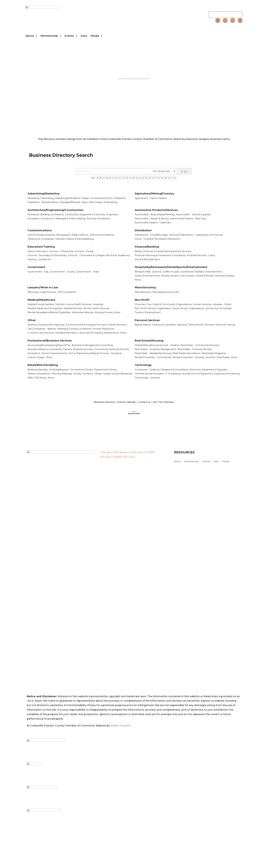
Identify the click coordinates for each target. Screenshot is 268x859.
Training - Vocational (39, 259)
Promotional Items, (101, 198)
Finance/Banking (147, 246)
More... (138, 279)
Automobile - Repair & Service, (152, 218)
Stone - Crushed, (144, 238)
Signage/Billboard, (70, 202)
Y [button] (172, 178)
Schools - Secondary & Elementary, (47, 255)
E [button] (110, 178)
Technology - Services (147, 377)
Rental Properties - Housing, (188, 357)
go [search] (185, 171)
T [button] (155, 178)
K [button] (127, 178)
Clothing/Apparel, (59, 369)
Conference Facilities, (192, 271)
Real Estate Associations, (187, 353)
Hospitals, (98, 304)
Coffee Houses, (171, 271)
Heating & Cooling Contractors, (74, 328)
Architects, (33, 214)
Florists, (77, 373)
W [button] (166, 178)
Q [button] (146, 178)
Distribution (143, 230)
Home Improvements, (54, 353)
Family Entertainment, (147, 275)
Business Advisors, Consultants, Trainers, (50, 349)
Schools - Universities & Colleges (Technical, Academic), (99, 255)
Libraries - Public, (222, 304)
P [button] (143, 178)
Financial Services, (197, 255)
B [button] (100, 178)
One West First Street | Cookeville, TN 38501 (127, 452)
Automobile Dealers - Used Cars (153, 222)
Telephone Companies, (41, 238)
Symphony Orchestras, (219, 308)
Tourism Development (148, 312)
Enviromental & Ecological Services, (86, 324)
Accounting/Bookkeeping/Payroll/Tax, (49, 345)
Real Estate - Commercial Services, (199, 345)
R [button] (149, 178)
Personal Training (225, 324)
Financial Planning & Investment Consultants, (160, 255)
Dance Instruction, (38, 251)
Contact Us (144, 402)
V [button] (162, 178)
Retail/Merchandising (43, 364)
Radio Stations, (80, 234)
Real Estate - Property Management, (155, 349)
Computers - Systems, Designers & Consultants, (162, 369)
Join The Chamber (225, 14)
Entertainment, (214, 271)
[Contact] (217, 20)
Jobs (83, 35)
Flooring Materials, (61, 373)
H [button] (119, 178)
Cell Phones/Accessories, (41, 234)
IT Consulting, (173, 373)
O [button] (140, 178)
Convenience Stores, (81, 369)
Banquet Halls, (143, 271)
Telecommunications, (102, 234)
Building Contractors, (52, 214)
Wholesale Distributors (167, 238)
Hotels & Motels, (205, 275)
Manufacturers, (143, 292)
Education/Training (41, 246)
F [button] (113, 178)
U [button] (159, 178)
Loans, (211, 255)
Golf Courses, (187, 275)
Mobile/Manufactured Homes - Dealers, (157, 345)
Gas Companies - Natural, (42, 328)
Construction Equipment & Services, (85, 214)
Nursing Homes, (104, 312)
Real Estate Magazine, (214, 353)
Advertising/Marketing (43, 193)
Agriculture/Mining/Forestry (154, 193)
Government (36, 267)
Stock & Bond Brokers (147, 259)
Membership (49, 35)
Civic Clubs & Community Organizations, (169, 304)
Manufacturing (145, 287)
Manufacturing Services (165, 292)
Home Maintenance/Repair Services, (88, 353)
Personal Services (147, 320)
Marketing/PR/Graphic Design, (72, 198)
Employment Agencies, (51, 324)
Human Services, (202, 304)
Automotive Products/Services (156, 210)
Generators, (34, 353)
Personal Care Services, (201, 324)
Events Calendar (126, 402)
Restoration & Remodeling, (70, 218)
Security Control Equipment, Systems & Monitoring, (211, 373)
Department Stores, (105, 369)
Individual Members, (66, 332)
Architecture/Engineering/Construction (55, 210)
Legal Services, (48, 292)
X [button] (169, 178)
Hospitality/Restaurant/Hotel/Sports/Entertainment (171, 267)
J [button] (124, 178)
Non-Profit (142, 299)
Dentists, (60, 304)
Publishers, (120, 198)
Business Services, (83, 349)
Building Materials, (38, 369)
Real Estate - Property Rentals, (194, 349)
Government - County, (62, 271)
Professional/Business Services (50, 340)
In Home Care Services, (41, 332)
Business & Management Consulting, (92, 345)
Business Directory (104, 402)
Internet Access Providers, (149, 373)
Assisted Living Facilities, (41, 304)
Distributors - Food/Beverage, (151, 234)
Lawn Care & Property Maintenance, (98, 332)
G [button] (116, 178)
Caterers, (157, 271)
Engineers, (112, 214)
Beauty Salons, (143, 324)
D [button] (107, 178)
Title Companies (67, 292)
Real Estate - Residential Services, (153, 353)
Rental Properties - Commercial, (153, 357)
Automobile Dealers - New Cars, (188, 218)
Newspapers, (63, 234)
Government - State (87, 271)
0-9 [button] (93, 178)
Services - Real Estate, (218, 357)
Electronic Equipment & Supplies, (209, 369)
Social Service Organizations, (189, 308)
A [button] (97, 178)
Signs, (84, 202)
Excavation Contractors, (41, 218)
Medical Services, (73, 308)
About (29, 35)
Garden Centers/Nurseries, (117, 373)
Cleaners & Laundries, (164, 324)
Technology (143, 364)
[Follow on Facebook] (225, 20)
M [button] (133, 178)
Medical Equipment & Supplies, (45, 308)
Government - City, (38, 271)
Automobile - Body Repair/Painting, (155, 214)
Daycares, (182, 324)
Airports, (32, 324)
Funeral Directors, (117, 324)
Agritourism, (142, 198)
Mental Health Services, (96, 308)
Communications (40, 230)
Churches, (140, 304)
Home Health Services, (79, 304)
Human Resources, (103, 328)
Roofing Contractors (98, 218)
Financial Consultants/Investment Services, (167, 251)
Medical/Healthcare (41, 299)
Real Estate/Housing (149, 340)
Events (69, 35)
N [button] (137, 178)
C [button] (103, 178)
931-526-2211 (108, 456)
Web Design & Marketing (103, 202)
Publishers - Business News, (43, 202)
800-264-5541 (126, 456)
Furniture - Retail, (92, 373)
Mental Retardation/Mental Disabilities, (49, 312)
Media (95, 35)
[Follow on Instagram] (232, 20)
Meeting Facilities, (225, 275)
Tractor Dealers (158, 198)
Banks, (138, 251)
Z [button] (175, 178)
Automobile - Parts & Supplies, (193, 214)
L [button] (130, 178)
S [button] (153, 178)
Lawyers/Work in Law (43, 287)
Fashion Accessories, (39, 373)
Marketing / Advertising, (41, 198)
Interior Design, (36, 357)
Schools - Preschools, (61, 251)
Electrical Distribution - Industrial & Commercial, (196, 234)
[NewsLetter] (240, 20)
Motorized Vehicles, (83, 312)
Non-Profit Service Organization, (153, 308)
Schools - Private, (84, 251)
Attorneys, (33, 292)
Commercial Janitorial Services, (111, 349)
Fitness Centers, (170, 275)
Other (32, 320)
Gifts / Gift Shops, (37, 377)
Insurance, (116, 353)
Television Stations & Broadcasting (74, 238)
